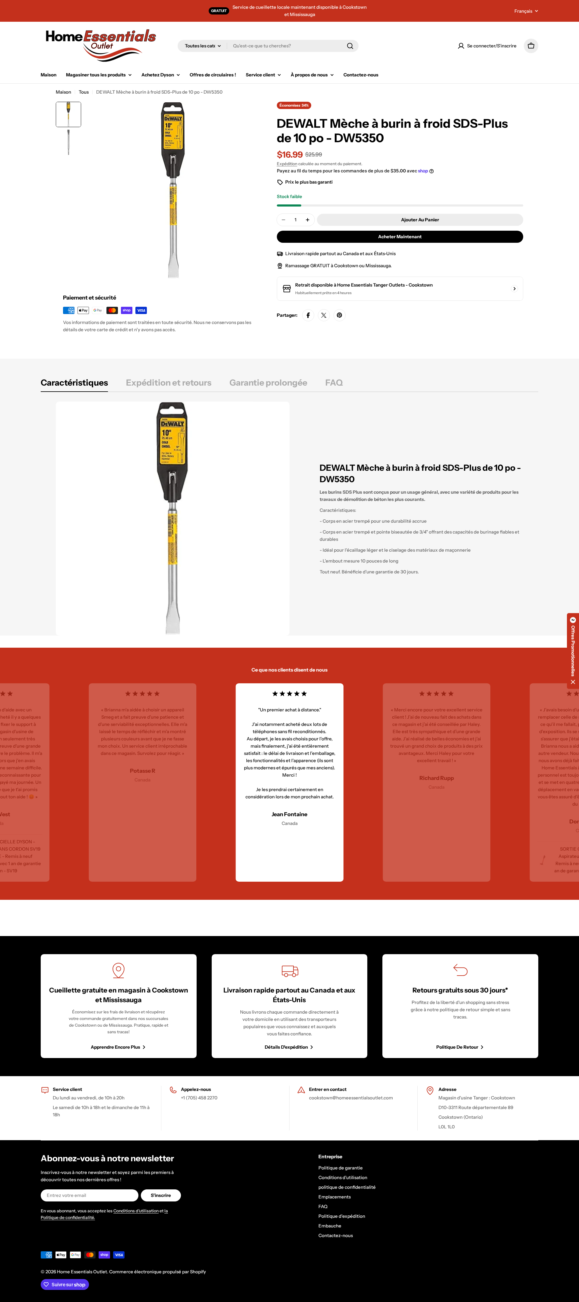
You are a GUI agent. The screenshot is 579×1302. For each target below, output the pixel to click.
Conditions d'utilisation (136, 1211)
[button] (573, 651)
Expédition (287, 163)
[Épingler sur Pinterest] (340, 315)
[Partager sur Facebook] (308, 315)
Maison (63, 92)
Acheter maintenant (400, 236)
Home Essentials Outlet (82, 1272)
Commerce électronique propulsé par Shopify (157, 1272)
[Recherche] (350, 46)
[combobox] (268, 46)
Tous (84, 92)
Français (523, 11)
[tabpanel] (289, 519)
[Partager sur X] (324, 315)
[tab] (74, 384)
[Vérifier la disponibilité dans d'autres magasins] (514, 288)
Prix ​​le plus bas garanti (309, 182)
